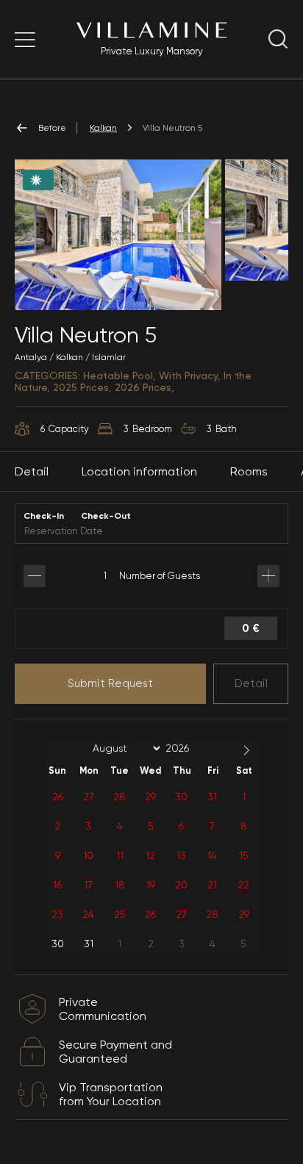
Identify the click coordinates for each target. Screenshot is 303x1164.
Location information (139, 471)
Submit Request (110, 683)
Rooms (249, 471)
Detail (251, 683)
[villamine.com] (25, 39)
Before (52, 128)
